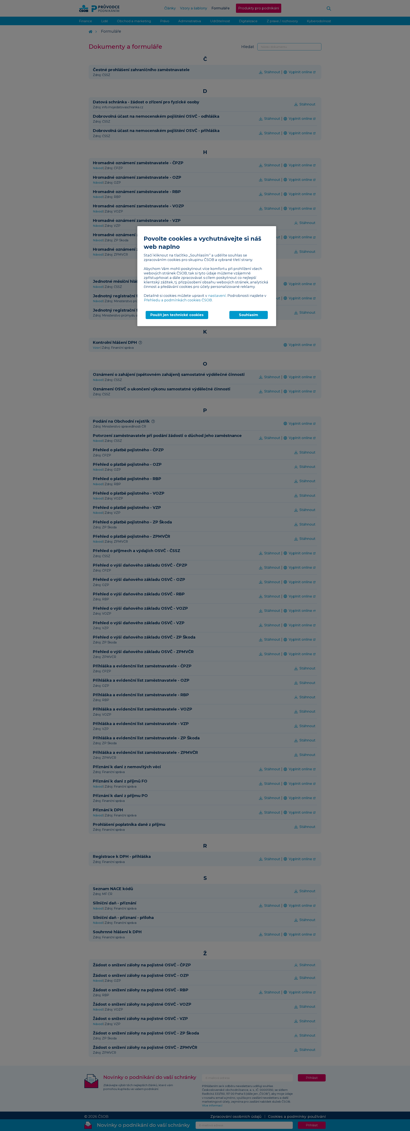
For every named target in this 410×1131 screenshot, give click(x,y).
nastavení (217, 295)
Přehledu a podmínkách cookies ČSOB (178, 300)
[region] (206, 276)
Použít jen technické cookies (177, 315)
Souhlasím (248, 315)
